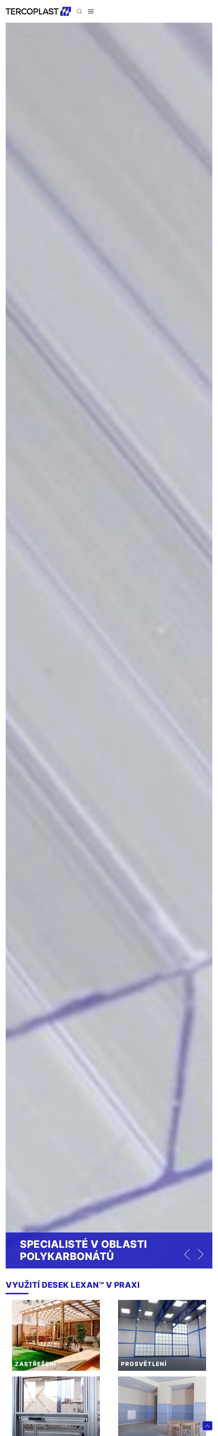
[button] (79, 11)
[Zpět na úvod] (38, 11)
